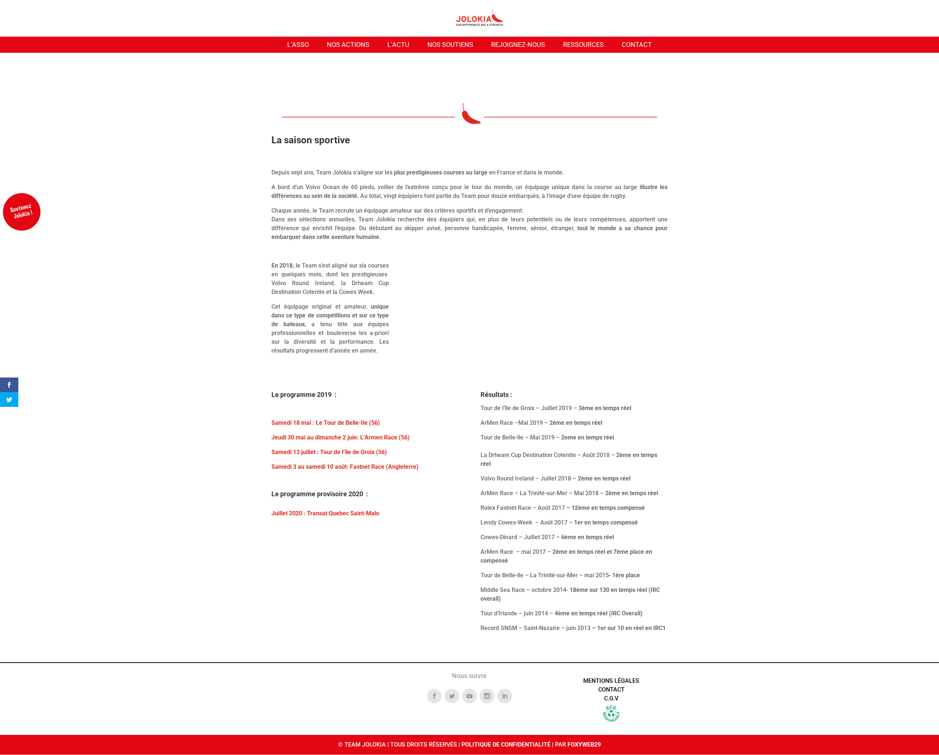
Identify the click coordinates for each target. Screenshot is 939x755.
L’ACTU (398, 44)
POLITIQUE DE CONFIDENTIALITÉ (506, 744)
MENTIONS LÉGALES (611, 680)
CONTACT (637, 44)
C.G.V (611, 698)
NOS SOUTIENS (450, 44)
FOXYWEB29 (584, 744)
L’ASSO (298, 44)
